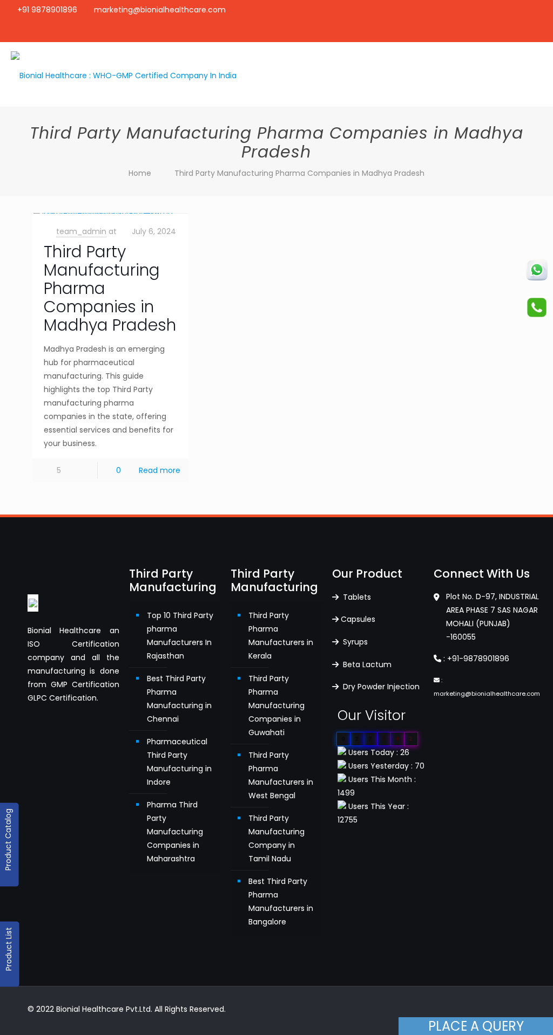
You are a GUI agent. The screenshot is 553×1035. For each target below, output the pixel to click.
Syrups (354, 641)
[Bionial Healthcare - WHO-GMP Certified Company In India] (124, 74)
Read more (159, 470)
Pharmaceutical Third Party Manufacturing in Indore (179, 761)
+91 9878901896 (47, 9)
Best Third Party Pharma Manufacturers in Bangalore (280, 901)
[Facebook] (498, 31)
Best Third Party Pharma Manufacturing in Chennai (179, 698)
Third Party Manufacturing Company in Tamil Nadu (276, 838)
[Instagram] (527, 31)
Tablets (356, 597)
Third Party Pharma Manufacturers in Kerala (280, 635)
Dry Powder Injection (380, 686)
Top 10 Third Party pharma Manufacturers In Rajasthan (180, 635)
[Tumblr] (542, 31)
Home (140, 173)
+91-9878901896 (478, 658)
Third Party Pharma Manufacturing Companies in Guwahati (276, 705)
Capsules (358, 619)
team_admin (81, 231)
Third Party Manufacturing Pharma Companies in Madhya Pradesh (299, 173)
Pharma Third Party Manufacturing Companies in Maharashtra (175, 831)
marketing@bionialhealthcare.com (160, 9)
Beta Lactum (366, 664)
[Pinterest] (512, 31)
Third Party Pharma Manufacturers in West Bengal (280, 775)
